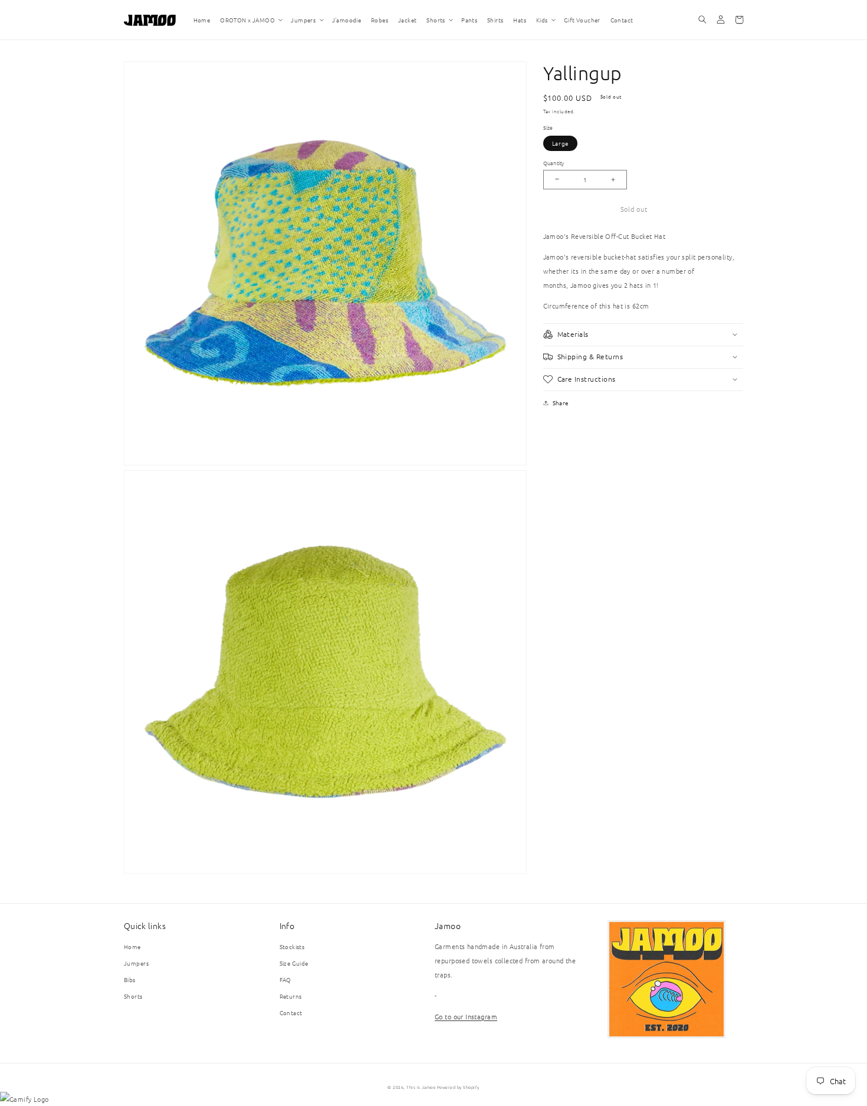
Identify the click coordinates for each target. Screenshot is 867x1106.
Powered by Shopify (458, 1087)
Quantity (553, 162)
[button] (250, 20)
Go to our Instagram (466, 1016)
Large (560, 143)
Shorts (133, 996)
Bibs (130, 979)
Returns (291, 996)
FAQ (285, 979)
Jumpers (136, 963)
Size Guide (294, 963)
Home (132, 946)
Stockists (292, 946)
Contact (291, 1012)
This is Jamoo (420, 1087)
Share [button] (561, 402)
